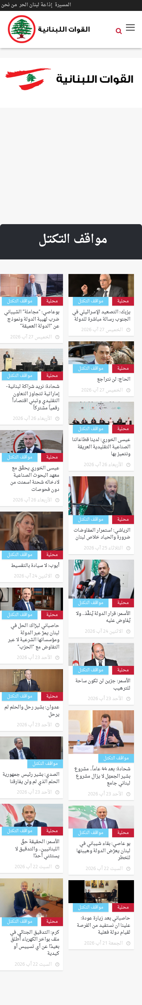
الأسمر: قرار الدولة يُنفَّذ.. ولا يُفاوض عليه (103, 617)
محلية (123, 301)
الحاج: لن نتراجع (113, 379)
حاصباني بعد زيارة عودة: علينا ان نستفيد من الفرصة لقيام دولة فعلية (103, 925)
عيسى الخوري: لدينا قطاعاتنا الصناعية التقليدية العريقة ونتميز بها (101, 447)
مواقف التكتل (90, 301)
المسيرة (63, 4)
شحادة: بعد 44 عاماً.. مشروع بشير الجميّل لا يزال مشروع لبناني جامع (102, 776)
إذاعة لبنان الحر (35, 4)
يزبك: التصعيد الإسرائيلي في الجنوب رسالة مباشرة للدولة (101, 316)
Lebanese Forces (49, 29)
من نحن (9, 4)
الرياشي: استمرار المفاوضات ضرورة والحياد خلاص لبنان (102, 534)
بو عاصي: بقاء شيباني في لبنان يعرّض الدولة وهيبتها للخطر (103, 851)
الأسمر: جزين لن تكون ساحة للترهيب (102, 685)
